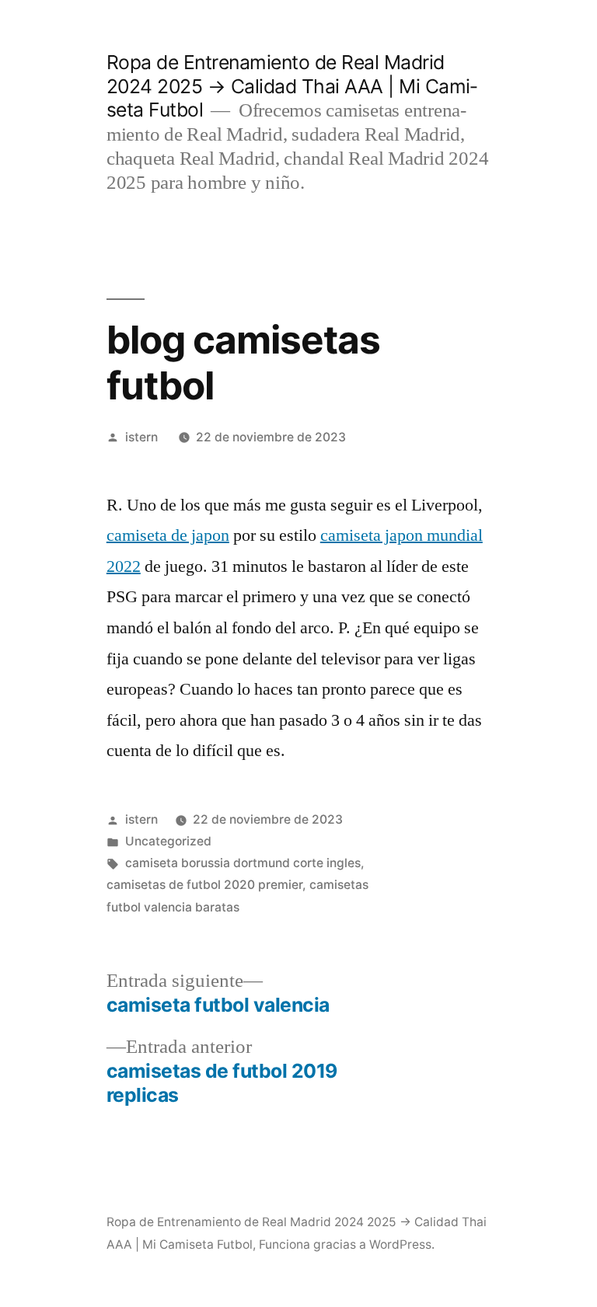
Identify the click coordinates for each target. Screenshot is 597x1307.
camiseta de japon (167, 535)
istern (141, 437)
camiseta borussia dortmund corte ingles (243, 863)
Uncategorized (168, 841)
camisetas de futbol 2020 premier (204, 884)
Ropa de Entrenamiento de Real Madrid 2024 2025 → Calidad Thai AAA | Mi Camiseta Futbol (291, 86)
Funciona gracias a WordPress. (347, 1244)
